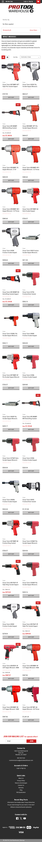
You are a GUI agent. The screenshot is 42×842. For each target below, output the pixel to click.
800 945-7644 (21, 758)
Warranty (21, 787)
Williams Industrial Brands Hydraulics (21, 807)
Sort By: (15, 57)
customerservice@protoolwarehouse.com (21, 760)
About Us (21, 778)
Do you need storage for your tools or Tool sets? (21, 804)
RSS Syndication (21, 792)
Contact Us (21, 785)
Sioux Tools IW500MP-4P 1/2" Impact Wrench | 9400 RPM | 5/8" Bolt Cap (31, 667)
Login (25, 1)
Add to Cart (11, 97)
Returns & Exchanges (21, 783)
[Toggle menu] (3, 3)
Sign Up (31, 1)
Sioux (4, 82)
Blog (21, 790)
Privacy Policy (21, 780)
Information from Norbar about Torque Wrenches (21, 802)
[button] (21, 30)
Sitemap (22, 840)
